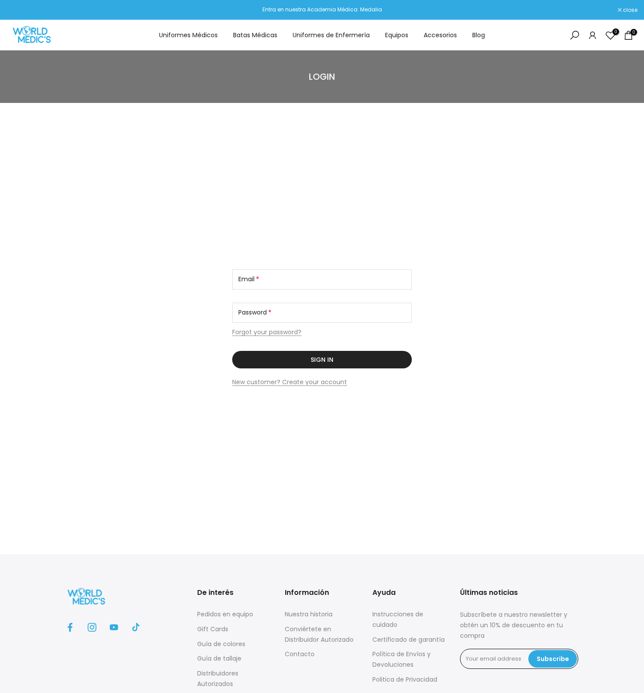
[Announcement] (322, 9)
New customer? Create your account (289, 382)
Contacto (300, 654)
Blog (478, 35)
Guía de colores (221, 644)
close (18, 10)
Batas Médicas (255, 35)
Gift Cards (212, 629)
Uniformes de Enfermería (331, 35)
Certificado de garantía (408, 639)
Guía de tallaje (219, 658)
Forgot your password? (266, 332)
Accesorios (440, 35)
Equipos (396, 35)
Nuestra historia (309, 614)
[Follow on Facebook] (70, 627)
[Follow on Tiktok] (135, 627)
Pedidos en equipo (225, 614)
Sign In (322, 359)
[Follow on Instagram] (92, 627)
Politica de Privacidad (404, 679)
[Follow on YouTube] (114, 627)
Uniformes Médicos (188, 35)
